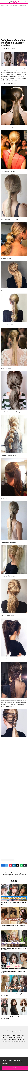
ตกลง (14, 1067)
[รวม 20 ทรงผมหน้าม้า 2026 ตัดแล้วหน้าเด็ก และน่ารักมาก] (14, 892)
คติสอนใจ (18, 1041)
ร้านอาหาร (14, 1039)
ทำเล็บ (15, 1037)
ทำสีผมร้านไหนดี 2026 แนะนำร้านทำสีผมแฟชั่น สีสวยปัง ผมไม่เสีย (13, 949)
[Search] (26, 1)
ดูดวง (10, 1039)
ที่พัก (23, 1039)
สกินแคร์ (4, 1035)
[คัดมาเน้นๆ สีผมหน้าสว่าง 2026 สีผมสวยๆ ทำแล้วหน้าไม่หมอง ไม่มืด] (14, 983)
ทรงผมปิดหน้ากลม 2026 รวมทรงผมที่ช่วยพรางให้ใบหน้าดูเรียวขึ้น (12, 1017)
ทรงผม (2, 1037)
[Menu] (2, 1)
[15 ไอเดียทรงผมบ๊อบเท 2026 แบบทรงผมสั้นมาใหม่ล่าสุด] (14, 960)
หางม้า (12, 860)
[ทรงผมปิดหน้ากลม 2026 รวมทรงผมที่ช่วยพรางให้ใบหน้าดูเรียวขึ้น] (14, 1006)
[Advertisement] (14, 23)
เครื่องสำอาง (18, 1035)
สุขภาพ (18, 1037)
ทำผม (3, 860)
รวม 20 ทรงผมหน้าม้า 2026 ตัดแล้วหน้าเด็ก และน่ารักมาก (13, 903)
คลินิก (8, 1035)
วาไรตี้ (9, 1041)
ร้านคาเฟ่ (5, 1041)
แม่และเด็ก (13, 1035)
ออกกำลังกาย (4, 1039)
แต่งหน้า (10, 1037)
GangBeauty (6, 48)
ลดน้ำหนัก (23, 1037)
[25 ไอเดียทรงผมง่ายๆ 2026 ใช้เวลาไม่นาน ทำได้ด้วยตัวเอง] (14, 915)
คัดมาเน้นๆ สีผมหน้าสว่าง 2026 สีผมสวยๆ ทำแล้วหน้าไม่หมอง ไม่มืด (13, 994)
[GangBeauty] (14, 2)
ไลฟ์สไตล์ (23, 1041)
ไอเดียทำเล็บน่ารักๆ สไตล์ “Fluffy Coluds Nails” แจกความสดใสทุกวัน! (7, 874)
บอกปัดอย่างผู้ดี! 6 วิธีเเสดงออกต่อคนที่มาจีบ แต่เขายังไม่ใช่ (20, 874)
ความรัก (13, 1041)
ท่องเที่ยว (19, 1039)
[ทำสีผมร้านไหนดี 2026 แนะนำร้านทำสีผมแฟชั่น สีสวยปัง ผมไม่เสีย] (14, 938)
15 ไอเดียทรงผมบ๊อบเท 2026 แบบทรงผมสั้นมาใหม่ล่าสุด (13, 972)
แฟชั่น (7, 1037)
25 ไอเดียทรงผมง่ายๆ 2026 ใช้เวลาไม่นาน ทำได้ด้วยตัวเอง (13, 926)
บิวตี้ (23, 1035)
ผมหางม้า (7, 860)
